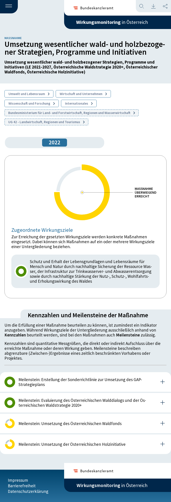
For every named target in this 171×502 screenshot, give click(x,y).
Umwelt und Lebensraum (27, 94)
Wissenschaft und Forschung (29, 103)
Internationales (77, 103)
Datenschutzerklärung (28, 491)
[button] (9, 7)
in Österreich (112, 22)
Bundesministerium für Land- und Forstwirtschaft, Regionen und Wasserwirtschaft (69, 113)
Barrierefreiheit (22, 485)
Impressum (18, 480)
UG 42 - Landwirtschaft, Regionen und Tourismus (44, 122)
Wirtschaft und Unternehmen (81, 94)
